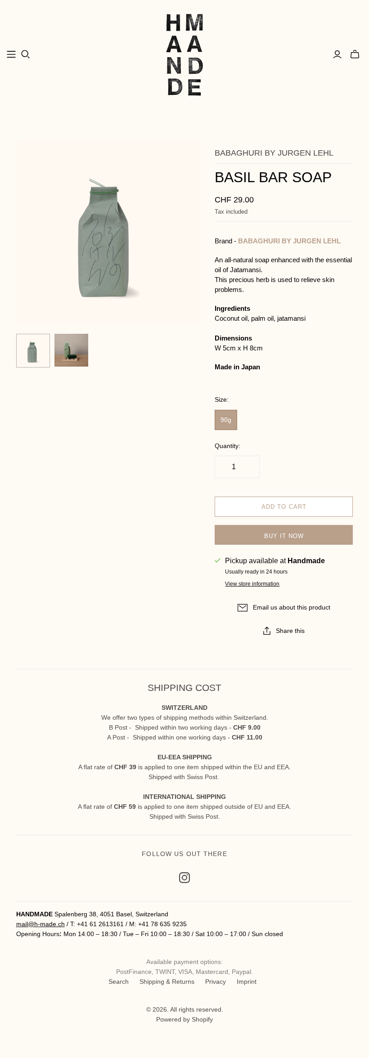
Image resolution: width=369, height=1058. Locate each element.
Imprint (246, 981)
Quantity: (227, 445)
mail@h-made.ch (40, 924)
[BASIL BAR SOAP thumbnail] (33, 351)
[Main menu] (11, 54)
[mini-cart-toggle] (354, 54)
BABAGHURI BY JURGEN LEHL (289, 241)
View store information (252, 584)
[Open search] (25, 54)
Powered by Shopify (184, 1019)
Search (118, 981)
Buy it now (284, 536)
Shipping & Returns (167, 981)
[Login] (337, 54)
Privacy (215, 981)
